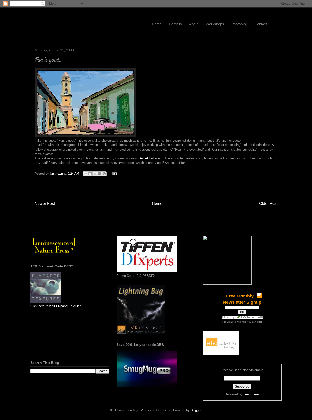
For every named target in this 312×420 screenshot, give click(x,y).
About (193, 24)
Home (157, 24)
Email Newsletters (236, 321)
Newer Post (45, 203)
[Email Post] (114, 173)
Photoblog (239, 24)
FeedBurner (251, 394)
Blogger (196, 410)
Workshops (215, 24)
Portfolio (175, 24)
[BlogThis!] (90, 173)
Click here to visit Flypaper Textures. (56, 306)
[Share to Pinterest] (104, 173)
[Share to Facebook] (99, 173)
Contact (260, 24)
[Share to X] (94, 173)
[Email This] (85, 173)
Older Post (268, 203)
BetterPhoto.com (151, 158)
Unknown (57, 173)
